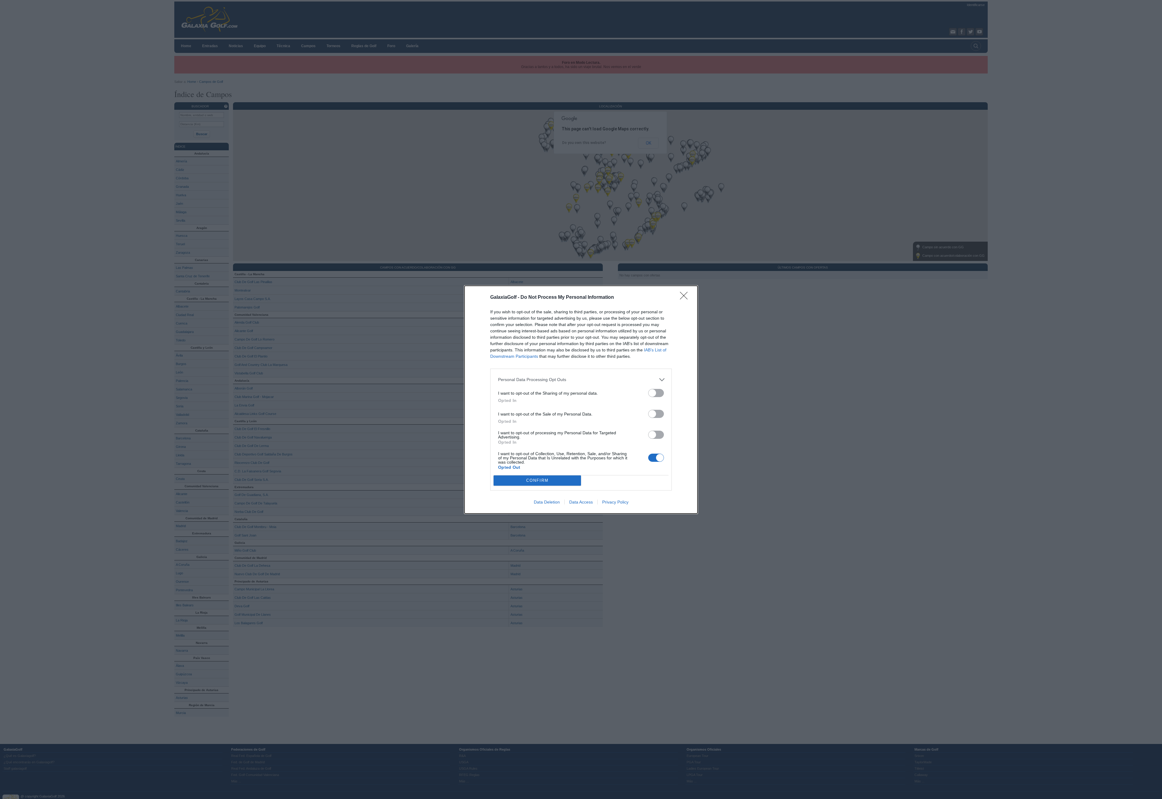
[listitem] (581, 380)
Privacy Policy (615, 502)
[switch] (656, 393)
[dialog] (581, 400)
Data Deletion (547, 502)
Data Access (581, 502)
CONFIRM (537, 480)
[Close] (685, 297)
